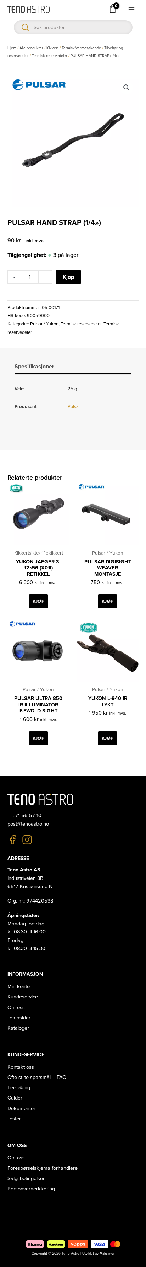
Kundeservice (22, 997)
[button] (126, 87)
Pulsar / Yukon (44, 324)
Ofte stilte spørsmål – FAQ (36, 1077)
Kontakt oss (20, 1067)
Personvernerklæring (31, 1189)
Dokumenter (21, 1109)
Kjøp (68, 277)
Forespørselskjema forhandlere (42, 1168)
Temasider (18, 1018)
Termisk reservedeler (49, 56)
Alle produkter (31, 48)
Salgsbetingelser (26, 1178)
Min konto (18, 987)
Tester (14, 1119)
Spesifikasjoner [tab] (34, 366)
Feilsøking (18, 1088)
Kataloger (18, 1028)
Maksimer (107, 1253)
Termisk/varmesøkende (81, 48)
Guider (14, 1098)
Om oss (16, 1007)
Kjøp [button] (38, 601)
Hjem (11, 48)
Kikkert (52, 48)
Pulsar (74, 406)
